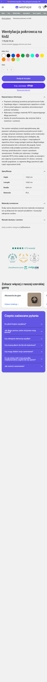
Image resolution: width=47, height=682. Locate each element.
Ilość (3, 65)
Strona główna (6, 18)
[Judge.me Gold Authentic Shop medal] (23, 257)
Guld (13, 59)
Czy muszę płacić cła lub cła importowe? (20, 345)
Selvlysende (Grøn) (18, 59)
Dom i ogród (37, 13)
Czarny (8, 55)
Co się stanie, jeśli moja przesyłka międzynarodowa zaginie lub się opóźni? (20, 359)
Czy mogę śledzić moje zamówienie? (19, 352)
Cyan (32, 55)
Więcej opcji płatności (23, 90)
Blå (13, 55)
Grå (27, 55)
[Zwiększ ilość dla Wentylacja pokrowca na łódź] (11, 69)
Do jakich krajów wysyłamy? (15, 324)
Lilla (37, 55)
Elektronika (16, 13)
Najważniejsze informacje (12, 97)
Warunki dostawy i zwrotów (12, 220)
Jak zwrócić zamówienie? (14, 366)
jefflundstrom (25, 227)
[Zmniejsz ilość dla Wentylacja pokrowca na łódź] (3, 69)
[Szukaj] (40, 7)
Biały (3, 55)
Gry (9, 13)
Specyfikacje (6, 171)
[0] (43, 7)
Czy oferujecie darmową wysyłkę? (17, 339)
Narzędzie (26, 13)
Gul (42, 55)
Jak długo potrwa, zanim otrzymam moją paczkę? (20, 331)
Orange (3, 59)
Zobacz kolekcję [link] (11, 304)
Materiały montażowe (10, 203)
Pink (8, 59)
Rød (18, 55)
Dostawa (15, 44)
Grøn (23, 55)
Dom (3, 13)
